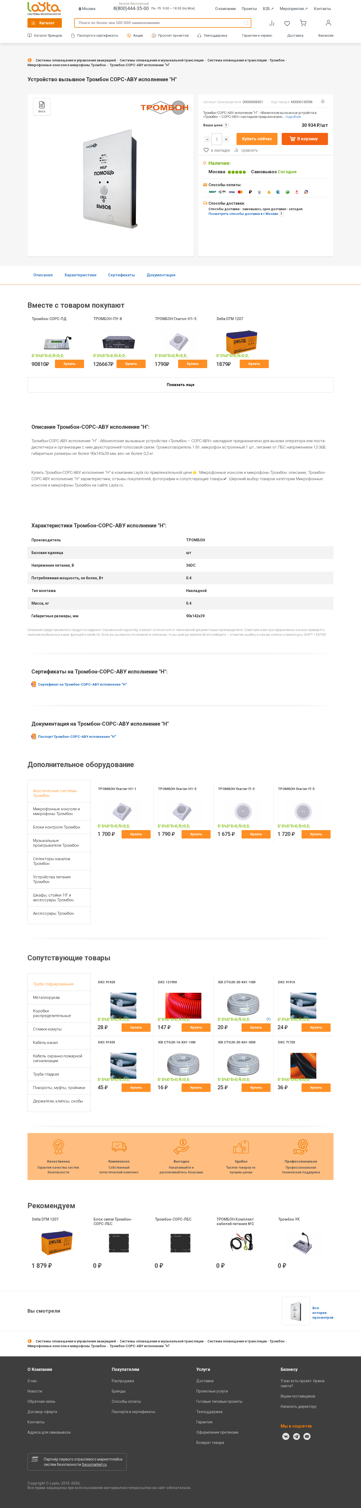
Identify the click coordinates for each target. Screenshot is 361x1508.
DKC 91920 (106, 982)
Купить (70, 364)
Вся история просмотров (323, 1312)
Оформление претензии (217, 1432)
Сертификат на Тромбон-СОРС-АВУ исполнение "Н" (82, 684)
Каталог (47, 23)
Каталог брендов (48, 35)
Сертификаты (121, 275)
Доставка (295, 35)
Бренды (119, 1391)
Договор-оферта (42, 1412)
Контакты (322, 9)
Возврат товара (210, 1442)
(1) (269, 1019)
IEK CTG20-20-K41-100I (237, 982)
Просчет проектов (173, 35)
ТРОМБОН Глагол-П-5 (296, 789)
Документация (161, 275)
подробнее (293, 117)
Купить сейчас (257, 138)
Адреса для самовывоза (49, 1432)
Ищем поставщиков (298, 1396)
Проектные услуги (212, 1391)
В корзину (307, 138)
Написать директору (299, 1406)
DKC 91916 (286, 982)
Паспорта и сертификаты (97, 35)
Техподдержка (215, 35)
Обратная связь (41, 1401)
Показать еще (181, 384)
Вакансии (326, 35)
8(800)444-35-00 (131, 8)
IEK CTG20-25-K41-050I (237, 1042)
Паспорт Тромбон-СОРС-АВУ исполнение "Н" (77, 737)
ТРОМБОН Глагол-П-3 (236, 789)
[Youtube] (307, 1436)
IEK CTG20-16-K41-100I (177, 1042)
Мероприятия (294, 9)
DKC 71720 (286, 1042)
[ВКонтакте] (286, 1436)
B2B (268, 9)
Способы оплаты (126, 1401)
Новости (34, 1391)
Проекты (249, 9)
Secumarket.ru (94, 1464)
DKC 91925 (106, 1042)
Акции (138, 35)
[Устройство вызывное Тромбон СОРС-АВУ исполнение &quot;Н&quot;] (296, 1311)
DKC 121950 (167, 982)
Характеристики (80, 275)
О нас (32, 1381)
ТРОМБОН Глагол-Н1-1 (117, 789)
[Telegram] (296, 1436)
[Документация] (41, 106)
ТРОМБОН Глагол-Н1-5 (177, 789)
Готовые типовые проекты (219, 1401)
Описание (43, 275)
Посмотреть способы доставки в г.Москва (243, 214)
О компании (225, 9)
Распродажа (123, 1381)
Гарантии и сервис (257, 35)
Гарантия (204, 1422)
